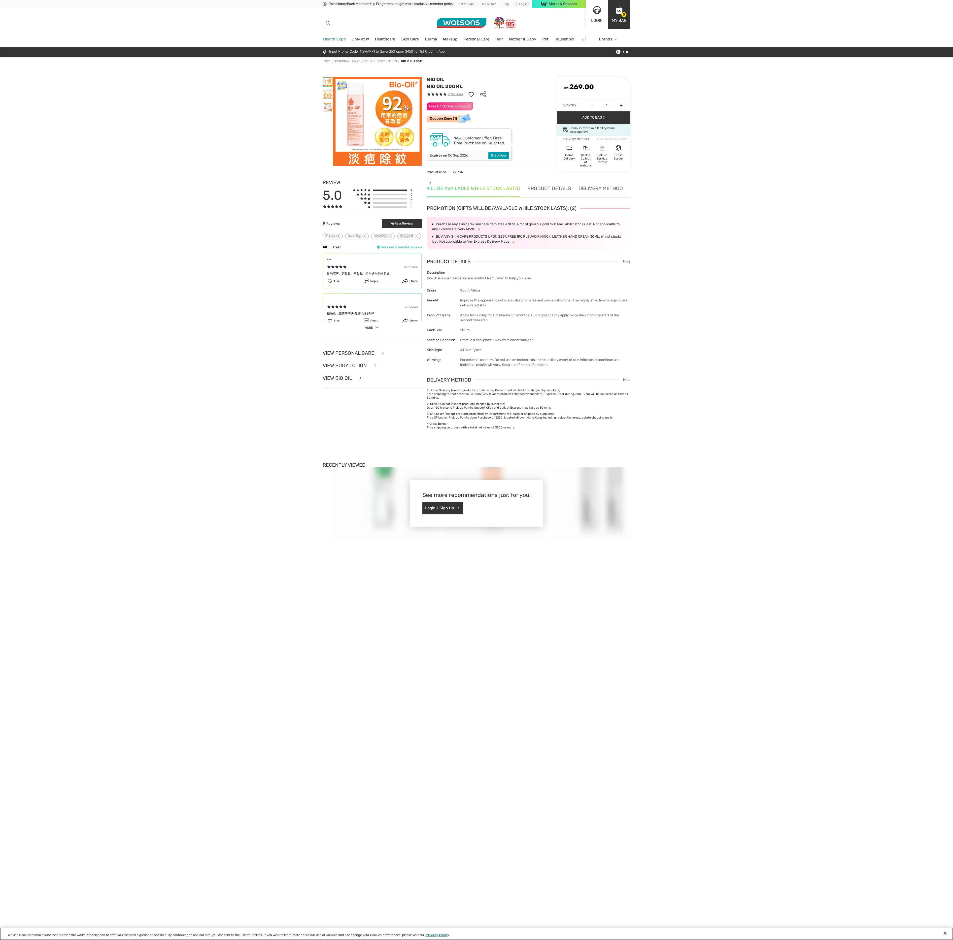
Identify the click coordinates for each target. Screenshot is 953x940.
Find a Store (488, 4)
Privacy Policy (437, 935)
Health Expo (334, 39)
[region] (476, 934)
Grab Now (499, 155)
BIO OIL (435, 79)
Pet (545, 39)
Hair (499, 39)
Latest (336, 247)
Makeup (450, 39)
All (325, 247)
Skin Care (410, 39)
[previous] (430, 183)
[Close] (945, 933)
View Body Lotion (345, 365)
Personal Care (476, 39)
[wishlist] (471, 94)
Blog (506, 4)
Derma (431, 39)
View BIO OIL (338, 378)
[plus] (621, 105)
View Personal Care (349, 353)
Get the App (466, 4)
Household (564, 39)
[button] (619, 14)
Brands (605, 39)
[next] (582, 39)
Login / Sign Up (439, 508)
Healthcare (385, 39)
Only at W (360, 39)
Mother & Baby (522, 39)
